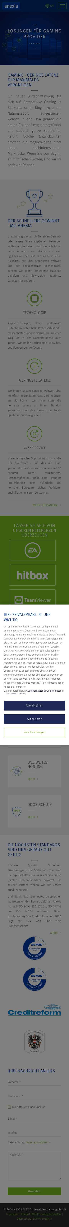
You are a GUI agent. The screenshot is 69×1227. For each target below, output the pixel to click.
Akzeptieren (34, 719)
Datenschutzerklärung (39, 691)
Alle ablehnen (34, 705)
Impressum (58, 691)
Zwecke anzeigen (34, 732)
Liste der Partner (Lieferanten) (16, 694)
